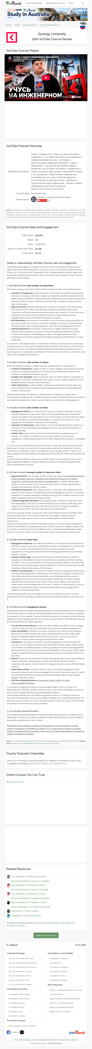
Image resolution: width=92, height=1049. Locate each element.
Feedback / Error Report (46, 935)
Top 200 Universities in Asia (19, 980)
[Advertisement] (46, 121)
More (71, 3)
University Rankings (33, 3)
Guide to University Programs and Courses (65, 990)
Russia (38, 253)
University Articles (56, 994)
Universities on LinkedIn (58, 980)
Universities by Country (55, 3)
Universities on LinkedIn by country (25, 916)
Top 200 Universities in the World (21, 958)
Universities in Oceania (17, 1016)
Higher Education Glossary (59, 1012)
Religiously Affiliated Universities (61, 1007)
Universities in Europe (17, 1003)
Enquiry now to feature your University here (47, 763)
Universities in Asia (16, 1012)
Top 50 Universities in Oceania (20, 984)
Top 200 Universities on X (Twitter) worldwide (28, 907)
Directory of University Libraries (61, 1003)
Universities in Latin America (19, 999)
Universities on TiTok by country (24, 911)
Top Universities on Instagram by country (28, 894)
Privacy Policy (54, 743)
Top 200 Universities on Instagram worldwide (28, 898)
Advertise (42, 1040)
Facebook (15, 1032)
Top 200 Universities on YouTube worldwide (27, 889)
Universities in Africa (16, 1007)
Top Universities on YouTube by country (27, 885)
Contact (35, 1040)
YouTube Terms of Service (33, 743)
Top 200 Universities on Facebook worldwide (28, 881)
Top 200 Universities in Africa (20, 976)
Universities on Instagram (59, 967)
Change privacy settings (69, 1040)
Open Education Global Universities (22, 1026)
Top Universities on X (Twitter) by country (28, 902)
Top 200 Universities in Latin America (22, 967)
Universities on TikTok (57, 976)
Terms (49, 1040)
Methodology (25, 1040)
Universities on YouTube (58, 971)
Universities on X (55, 963)
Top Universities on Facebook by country (28, 876)
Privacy (55, 1040)
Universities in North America (19, 994)
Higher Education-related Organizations (64, 999)
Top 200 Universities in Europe (20, 971)
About (16, 1040)
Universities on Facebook (59, 958)
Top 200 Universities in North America (23, 963)
